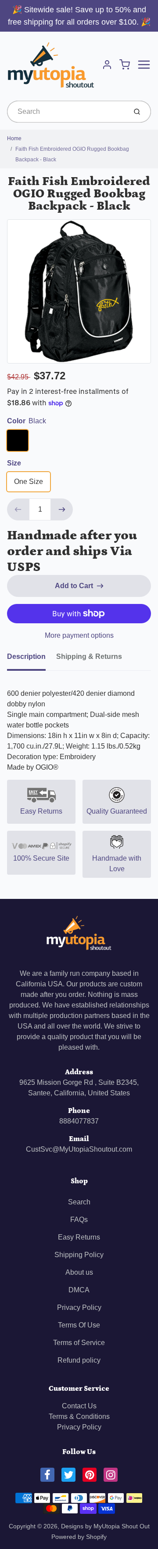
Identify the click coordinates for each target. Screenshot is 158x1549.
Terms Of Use (79, 1325)
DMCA (79, 1290)
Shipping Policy (79, 1254)
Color (26, 421)
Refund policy (79, 1360)
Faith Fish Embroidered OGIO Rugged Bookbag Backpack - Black (72, 154)
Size (14, 463)
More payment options (79, 635)
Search (79, 1202)
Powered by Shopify (79, 1536)
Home (14, 138)
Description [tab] (26, 656)
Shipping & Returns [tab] (89, 656)
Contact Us (79, 1406)
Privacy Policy (79, 1307)
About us (79, 1272)
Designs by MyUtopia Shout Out (105, 1526)
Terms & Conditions (79, 1416)
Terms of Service (79, 1342)
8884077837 (79, 1121)
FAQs (79, 1219)
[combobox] (66, 112)
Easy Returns (79, 1237)
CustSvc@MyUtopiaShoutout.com (79, 1149)
